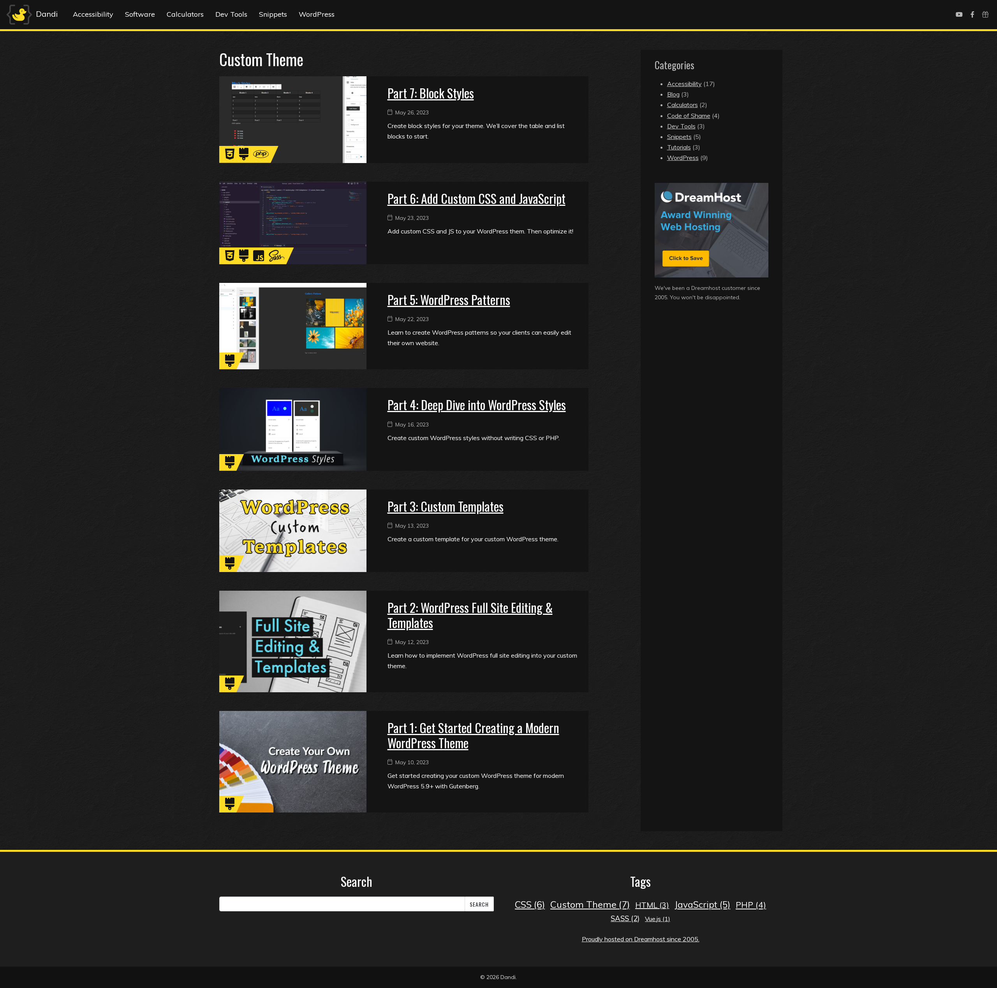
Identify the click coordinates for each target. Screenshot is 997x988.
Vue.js (657, 919)
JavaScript (702, 904)
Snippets (273, 14)
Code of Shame (688, 115)
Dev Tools (231, 14)
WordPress (317, 14)
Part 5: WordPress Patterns (449, 299)
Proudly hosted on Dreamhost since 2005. (640, 939)
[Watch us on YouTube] (959, 14)
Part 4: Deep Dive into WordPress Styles (477, 404)
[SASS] (276, 258)
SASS (625, 918)
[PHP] (261, 156)
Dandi (46, 14)
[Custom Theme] (243, 156)
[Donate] (985, 14)
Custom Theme (590, 904)
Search (479, 904)
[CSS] (229, 156)
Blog (673, 94)
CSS (530, 904)
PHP (751, 905)
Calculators (185, 14)
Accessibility (93, 14)
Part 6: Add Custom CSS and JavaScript (476, 198)
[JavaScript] (258, 258)
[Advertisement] (711, 372)
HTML (652, 905)
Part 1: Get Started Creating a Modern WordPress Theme (473, 734)
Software (140, 14)
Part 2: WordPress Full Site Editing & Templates (470, 614)
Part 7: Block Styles (431, 93)
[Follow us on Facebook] (972, 14)
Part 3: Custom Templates (446, 506)
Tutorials (679, 147)
